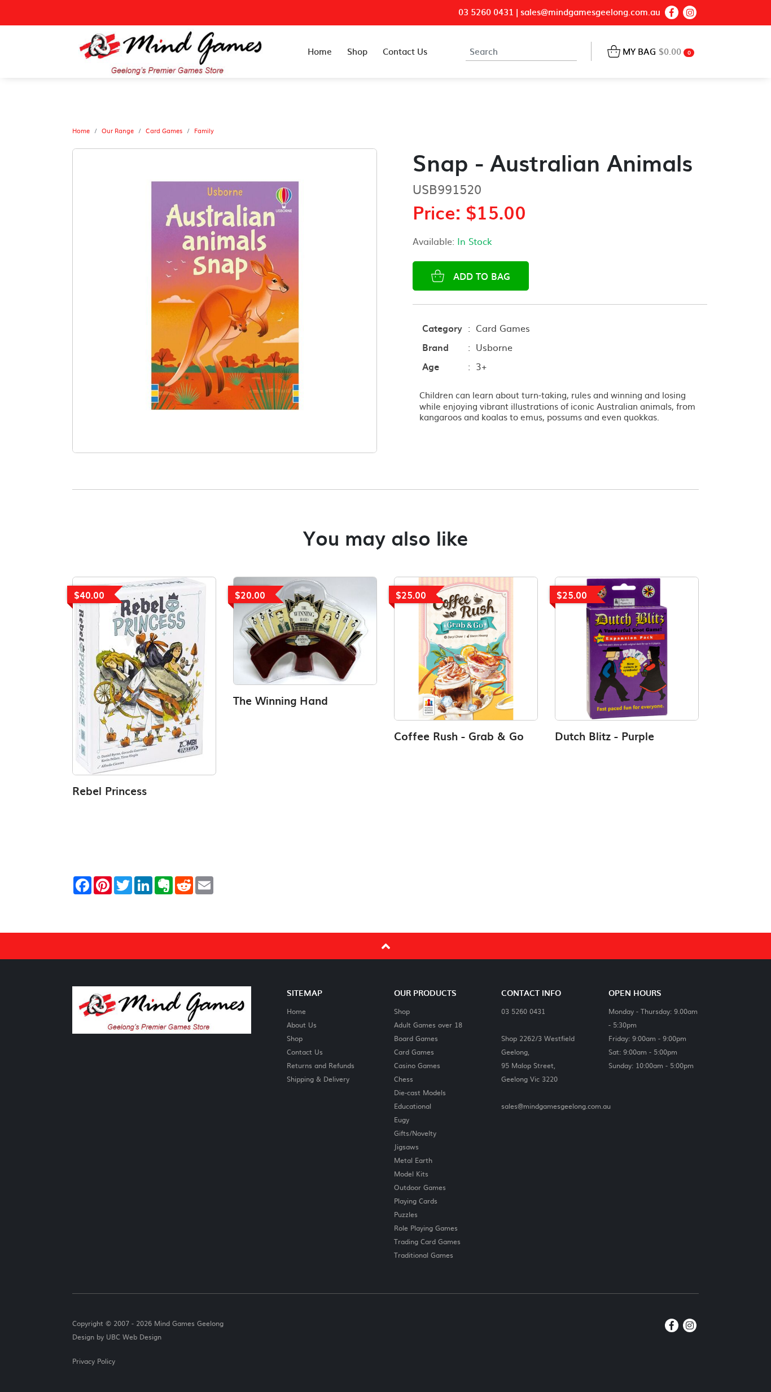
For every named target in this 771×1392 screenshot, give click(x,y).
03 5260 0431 (486, 12)
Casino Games (417, 1065)
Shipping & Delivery (318, 1078)
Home (81, 130)
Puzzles (406, 1214)
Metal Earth (413, 1159)
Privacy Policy (93, 1361)
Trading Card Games (427, 1241)
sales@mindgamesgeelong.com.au (590, 12)
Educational (412, 1105)
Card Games (164, 130)
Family (204, 130)
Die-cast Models (420, 1092)
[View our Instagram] (689, 12)
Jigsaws (406, 1146)
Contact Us (305, 1051)
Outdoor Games (420, 1187)
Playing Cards (415, 1200)
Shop (295, 1038)
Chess (403, 1078)
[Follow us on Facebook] (671, 12)
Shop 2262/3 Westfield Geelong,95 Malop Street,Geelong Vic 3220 (538, 1058)
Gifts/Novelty (415, 1132)
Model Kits (411, 1173)
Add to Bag (479, 276)
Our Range (118, 130)
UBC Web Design (133, 1337)
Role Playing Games (426, 1227)
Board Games (416, 1038)
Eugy (401, 1119)
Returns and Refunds (320, 1065)
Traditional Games (423, 1254)
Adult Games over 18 (428, 1024)
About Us (302, 1024)
